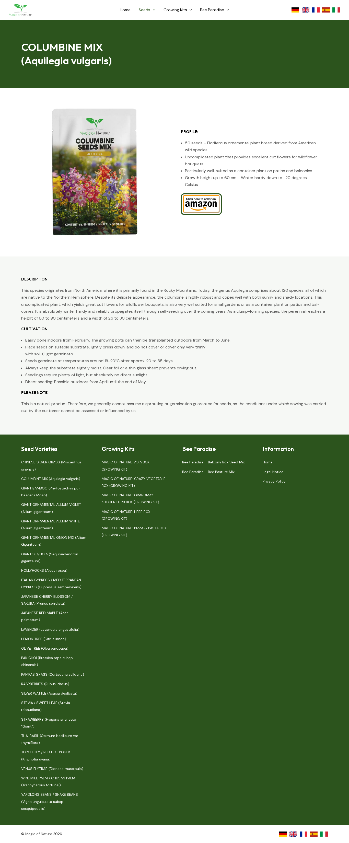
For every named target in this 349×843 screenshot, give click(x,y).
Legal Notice (273, 472)
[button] (152, 10)
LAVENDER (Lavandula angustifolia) (50, 629)
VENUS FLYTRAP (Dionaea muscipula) (52, 768)
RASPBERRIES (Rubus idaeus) (45, 684)
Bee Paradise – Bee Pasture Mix (208, 472)
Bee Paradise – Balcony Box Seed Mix (213, 462)
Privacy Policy (274, 481)
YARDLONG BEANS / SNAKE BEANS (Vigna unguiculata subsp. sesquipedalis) (49, 801)
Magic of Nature (38, 834)
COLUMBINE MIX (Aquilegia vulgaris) (50, 478)
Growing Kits (175, 10)
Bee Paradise (212, 10)
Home (125, 10)
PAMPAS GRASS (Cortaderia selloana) (52, 674)
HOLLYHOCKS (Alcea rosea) (44, 570)
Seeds (144, 10)
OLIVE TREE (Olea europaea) (44, 648)
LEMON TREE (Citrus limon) (43, 639)
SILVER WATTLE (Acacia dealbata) (49, 693)
